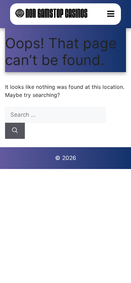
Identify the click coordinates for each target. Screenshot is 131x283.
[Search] (15, 131)
